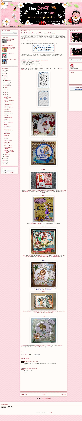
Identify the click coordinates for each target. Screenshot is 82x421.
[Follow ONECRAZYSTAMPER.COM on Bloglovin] (75, 60)
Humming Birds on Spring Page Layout (11, 48)
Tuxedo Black (63, 190)
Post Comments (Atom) (46, 398)
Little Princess (7, 138)
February (7, 154)
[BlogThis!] (35, 354)
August (6, 87)
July (5, 89)
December (7, 80)
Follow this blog (78, 89)
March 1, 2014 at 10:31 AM (34, 361)
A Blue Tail (6, 124)
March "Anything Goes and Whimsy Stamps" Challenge (9, 151)
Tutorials (19, 26)
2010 (4, 163)
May (6, 92)
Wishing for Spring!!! (8, 107)
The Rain (6, 143)
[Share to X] (36, 354)
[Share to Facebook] (38, 354)
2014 (4, 78)
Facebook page (34, 65)
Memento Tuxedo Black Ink (42, 312)
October (6, 83)
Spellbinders (60, 345)
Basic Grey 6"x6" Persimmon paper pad (48, 311)
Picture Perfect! (7, 126)
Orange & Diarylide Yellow (40, 346)
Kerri (25, 368)
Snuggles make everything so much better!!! (8, 130)
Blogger (51, 412)
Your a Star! (6, 115)
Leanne (43, 138)
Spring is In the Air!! (8, 117)
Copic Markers (50, 312)
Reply (25, 364)
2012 (4, 160)
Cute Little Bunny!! (8, 106)
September (7, 85)
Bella (23, 255)
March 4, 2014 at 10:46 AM (32, 368)
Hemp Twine (31, 255)
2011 (4, 162)
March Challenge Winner (7, 98)
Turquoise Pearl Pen (44, 255)
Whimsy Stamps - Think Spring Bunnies (9, 104)
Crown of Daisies (7, 111)
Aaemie (44, 226)
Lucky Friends (7, 120)
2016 (4, 75)
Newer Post (24, 394)
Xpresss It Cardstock (27, 311)
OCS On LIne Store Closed (7, 45)
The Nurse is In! (10, 53)
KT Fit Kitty (26, 361)
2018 (4, 71)
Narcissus (23, 346)
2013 (4, 158)
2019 (4, 70)
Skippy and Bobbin (8, 145)
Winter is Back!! (7, 127)
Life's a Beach (7, 109)
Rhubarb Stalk (25, 191)
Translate (11, 172)
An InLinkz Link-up (24, 351)
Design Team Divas (11, 26)
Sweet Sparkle (24, 345)
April (6, 94)
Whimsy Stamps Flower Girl (30, 190)
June (6, 90)
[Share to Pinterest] (39, 354)
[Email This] (34, 354)
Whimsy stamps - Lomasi (36, 311)
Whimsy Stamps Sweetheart (36, 223)
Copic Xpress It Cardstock (41, 190)
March (6, 96)
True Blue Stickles (55, 256)
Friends (5, 119)
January (6, 156)
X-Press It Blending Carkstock (39, 345)
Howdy (5, 137)
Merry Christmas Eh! (11, 59)
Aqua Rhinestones (56, 255)
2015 (4, 77)
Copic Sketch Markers (50, 190)
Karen (43, 291)
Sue (44, 316)
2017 (4, 73)
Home (4, 26)
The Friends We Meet (8, 122)
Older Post (63, 394)
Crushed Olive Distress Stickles (42, 256)
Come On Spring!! (8, 140)
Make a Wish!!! (7, 142)
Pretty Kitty (6, 135)
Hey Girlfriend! (7, 133)
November (7, 82)
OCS (46, 35)
